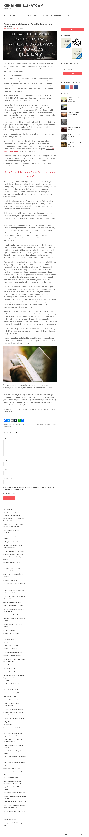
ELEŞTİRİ (12, 15)
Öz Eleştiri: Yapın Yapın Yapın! (11, 542)
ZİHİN (5, 15)
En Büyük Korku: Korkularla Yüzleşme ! (14, 802)
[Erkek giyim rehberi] (76, 46)
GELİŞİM (28, 15)
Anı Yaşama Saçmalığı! (9, 668)
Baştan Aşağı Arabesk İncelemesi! (13, 718)
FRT (66, 834)
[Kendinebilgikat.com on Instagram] (63, 87)
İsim (5, 461)
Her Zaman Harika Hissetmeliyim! (13, 652)
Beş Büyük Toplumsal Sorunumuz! (13, 709)
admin (5, 28)
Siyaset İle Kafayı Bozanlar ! (11, 648)
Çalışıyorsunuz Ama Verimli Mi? (12, 655)
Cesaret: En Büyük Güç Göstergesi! (13, 693)
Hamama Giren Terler (9, 672)
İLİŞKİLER (20, 15)
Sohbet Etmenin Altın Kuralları (12, 602)
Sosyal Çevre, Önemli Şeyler (11, 768)
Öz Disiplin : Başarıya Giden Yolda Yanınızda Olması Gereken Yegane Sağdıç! (13, 557)
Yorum (5, 438)
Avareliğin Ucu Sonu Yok (10, 580)
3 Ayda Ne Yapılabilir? (9, 630)
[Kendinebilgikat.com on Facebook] (76, 87)
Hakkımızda (58, 15)
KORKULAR (37, 15)
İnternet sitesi (7, 478)
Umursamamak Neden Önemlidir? (13, 615)
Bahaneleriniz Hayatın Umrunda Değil (14, 792)
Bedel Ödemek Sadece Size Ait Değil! (14, 583)
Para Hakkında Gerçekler (10, 777)
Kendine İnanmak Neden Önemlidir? (13, 551)
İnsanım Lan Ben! (8, 665)
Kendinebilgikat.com (23, 6)
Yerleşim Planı (47, 15)
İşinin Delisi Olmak (46, 424)
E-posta (6, 469)
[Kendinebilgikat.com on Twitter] (67, 87)
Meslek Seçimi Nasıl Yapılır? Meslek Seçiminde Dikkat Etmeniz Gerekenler (13, 678)
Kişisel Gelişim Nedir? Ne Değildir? (13, 605)
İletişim (66, 15)
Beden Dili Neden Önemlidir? (75, 127)
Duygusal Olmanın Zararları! (11, 700)
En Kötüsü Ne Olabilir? (10, 696)
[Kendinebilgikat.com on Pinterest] (71, 87)
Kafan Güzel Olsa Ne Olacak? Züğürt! (14, 587)
